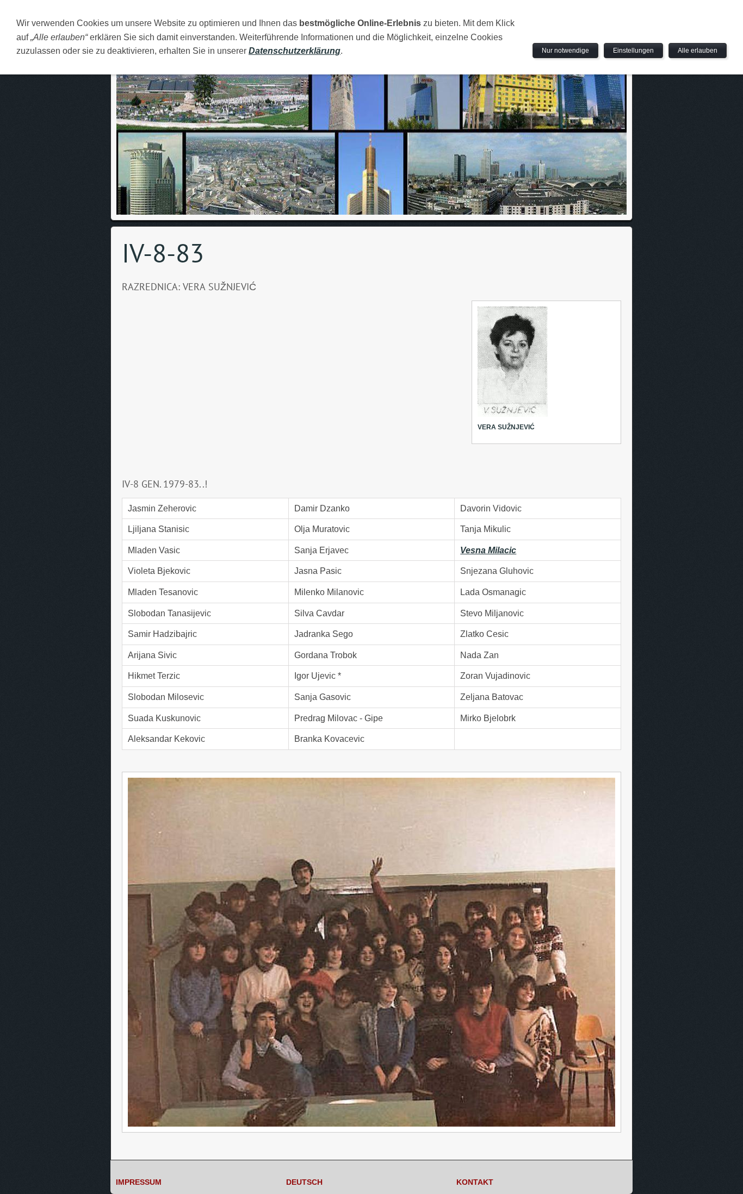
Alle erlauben (697, 50)
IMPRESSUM (139, 1182)
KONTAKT (474, 1182)
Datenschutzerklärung (294, 50)
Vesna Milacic (488, 550)
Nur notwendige (565, 50)
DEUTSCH (304, 1182)
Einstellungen (633, 50)
